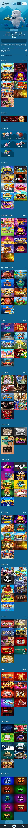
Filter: (2, 56)
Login (19, 4)
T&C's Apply (3, 48)
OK (21, 822)
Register (24, 4)
